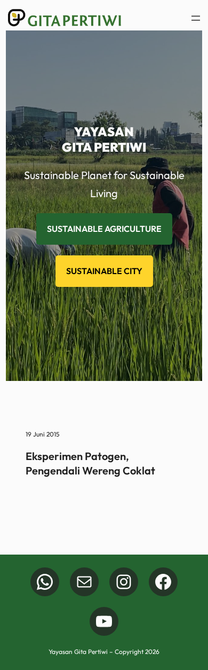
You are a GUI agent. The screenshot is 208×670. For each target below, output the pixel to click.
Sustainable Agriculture (104, 228)
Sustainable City (104, 271)
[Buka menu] (195, 18)
